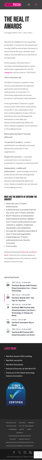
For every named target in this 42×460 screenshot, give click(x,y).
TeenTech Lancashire (14, 360)
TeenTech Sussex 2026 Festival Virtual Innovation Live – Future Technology (24, 288)
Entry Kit (24, 252)
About (21, 429)
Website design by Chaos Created (21, 456)
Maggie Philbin (11, 33)
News (30, 33)
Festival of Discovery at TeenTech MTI (21, 368)
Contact (13, 439)
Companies (13, 429)
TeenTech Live (11, 423)
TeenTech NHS (11, 426)
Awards (31, 423)
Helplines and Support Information (19, 446)
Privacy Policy (24, 439)
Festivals (22, 423)
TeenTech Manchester (14, 364)
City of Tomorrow (26, 426)
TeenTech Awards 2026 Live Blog (19, 356)
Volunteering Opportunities (20, 436)
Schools (20, 432)
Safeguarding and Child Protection (20, 442)
